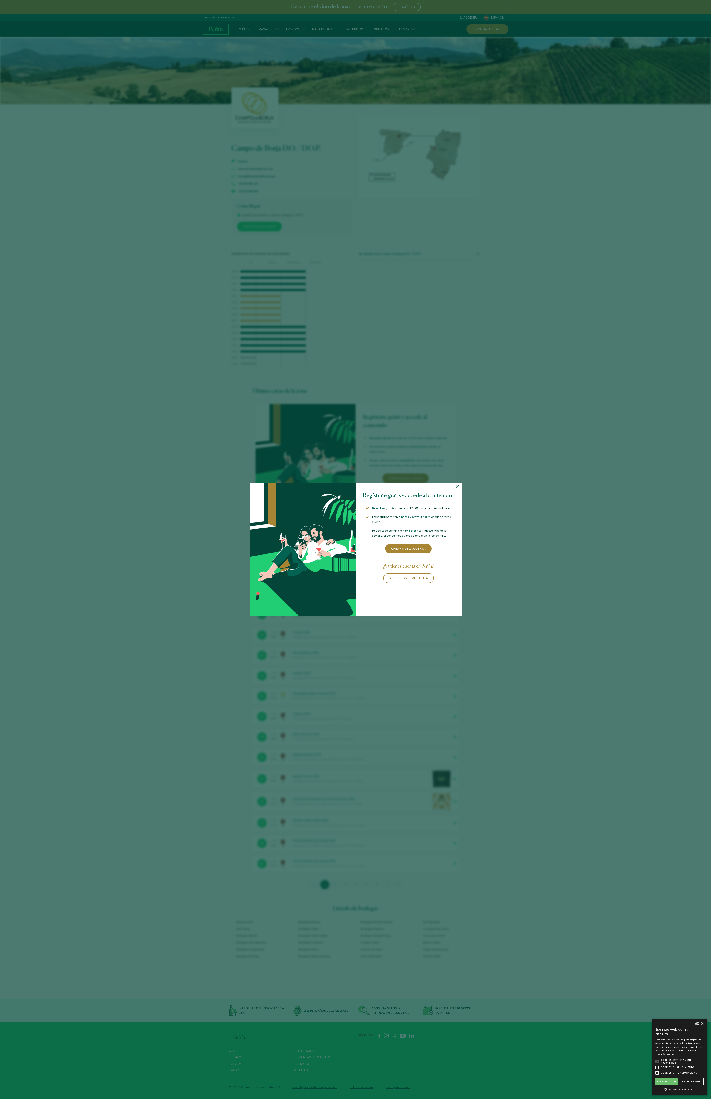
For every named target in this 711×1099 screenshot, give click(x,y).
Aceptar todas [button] (666, 1081)
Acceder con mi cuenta (408, 578)
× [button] (702, 1023)
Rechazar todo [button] (692, 1081)
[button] (679, 1090)
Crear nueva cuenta (408, 548)
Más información (664, 1054)
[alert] (679, 1057)
